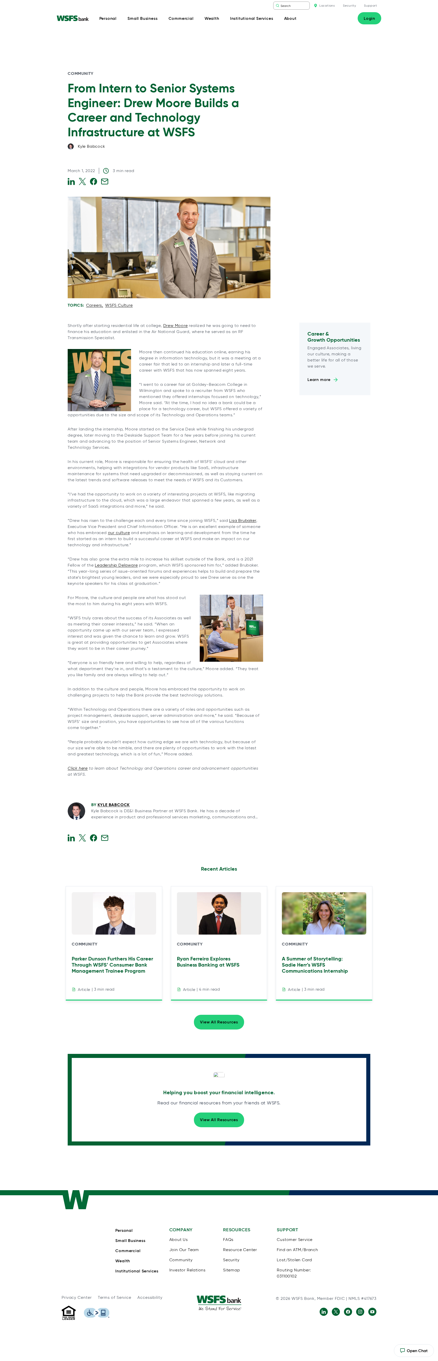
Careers (94, 305)
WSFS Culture (119, 305)
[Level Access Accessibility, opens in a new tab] (96, 1313)
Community (81, 73)
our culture (119, 532)
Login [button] (369, 18)
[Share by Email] (104, 181)
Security (349, 5)
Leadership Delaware (116, 565)
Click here (78, 768)
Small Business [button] (142, 18)
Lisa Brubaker (242, 520)
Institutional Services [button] (251, 18)
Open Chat (414, 1352)
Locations (327, 5)
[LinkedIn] (324, 1312)
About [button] (290, 18)
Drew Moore (175, 325)
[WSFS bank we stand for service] (219, 1303)
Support (370, 5)
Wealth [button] (212, 18)
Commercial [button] (181, 18)
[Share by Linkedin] (71, 181)
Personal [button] (108, 18)
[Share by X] (82, 181)
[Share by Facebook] (93, 181)
